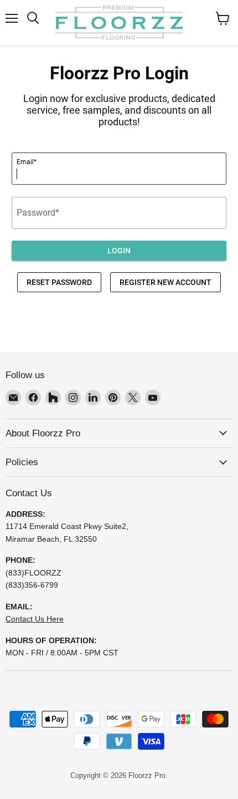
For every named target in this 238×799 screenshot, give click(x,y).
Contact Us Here (35, 618)
